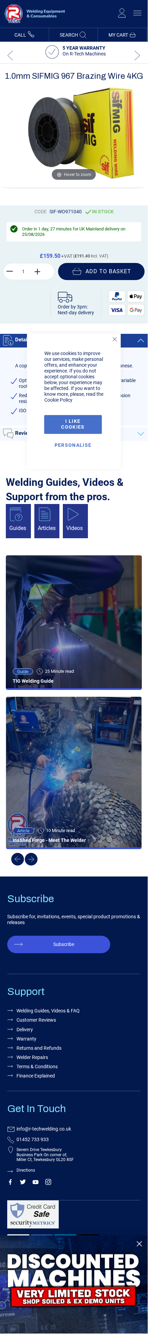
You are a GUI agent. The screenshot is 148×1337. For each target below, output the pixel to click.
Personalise (73, 445)
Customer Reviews (36, 1020)
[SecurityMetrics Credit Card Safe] (72, 1217)
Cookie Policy (58, 400)
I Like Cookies (72, 424)
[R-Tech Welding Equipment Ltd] (33, 24)
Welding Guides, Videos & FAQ (48, 1010)
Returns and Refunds (38, 1048)
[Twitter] (23, 1183)
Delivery (24, 1029)
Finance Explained (35, 1076)
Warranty (26, 1039)
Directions (25, 1170)
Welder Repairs (32, 1057)
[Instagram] (48, 1183)
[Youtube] (35, 1183)
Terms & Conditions (37, 1066)
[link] (74, 1284)
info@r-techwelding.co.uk (43, 1129)
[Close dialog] (139, 1243)
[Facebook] (10, 1183)
